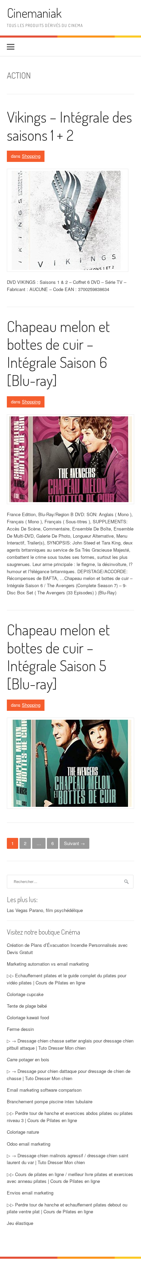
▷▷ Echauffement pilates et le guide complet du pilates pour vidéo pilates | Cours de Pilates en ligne (66, 979)
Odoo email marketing (28, 1144)
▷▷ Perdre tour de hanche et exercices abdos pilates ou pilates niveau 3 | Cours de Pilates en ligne (70, 1116)
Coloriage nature (23, 1132)
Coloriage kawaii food (28, 1017)
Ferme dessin (20, 1029)
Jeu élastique (20, 1223)
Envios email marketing (30, 1192)
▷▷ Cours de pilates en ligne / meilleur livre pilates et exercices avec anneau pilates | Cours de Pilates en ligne (70, 1178)
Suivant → (74, 843)
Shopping (31, 156)
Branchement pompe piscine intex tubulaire (49, 1101)
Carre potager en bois (28, 1059)
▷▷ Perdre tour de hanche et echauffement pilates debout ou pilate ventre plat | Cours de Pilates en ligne (67, 1208)
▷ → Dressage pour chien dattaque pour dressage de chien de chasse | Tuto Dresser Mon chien (68, 1074)
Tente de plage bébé (27, 1006)
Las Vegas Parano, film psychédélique (45, 910)
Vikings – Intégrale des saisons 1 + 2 (69, 125)
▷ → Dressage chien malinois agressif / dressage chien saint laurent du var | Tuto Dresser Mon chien (67, 1159)
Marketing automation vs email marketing (48, 964)
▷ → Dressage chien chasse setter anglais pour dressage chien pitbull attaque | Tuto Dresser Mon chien (70, 1044)
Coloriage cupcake (25, 994)
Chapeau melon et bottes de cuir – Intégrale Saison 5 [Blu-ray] (58, 656)
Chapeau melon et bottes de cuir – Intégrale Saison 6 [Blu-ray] (58, 353)
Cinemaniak (34, 13)
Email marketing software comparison (44, 1090)
